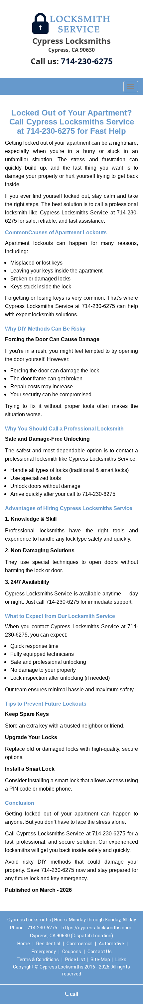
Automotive (111, 943)
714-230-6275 (87, 60)
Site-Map (100, 959)
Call (73, 994)
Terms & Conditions (38, 959)
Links (120, 959)
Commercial (79, 943)
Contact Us (99, 951)
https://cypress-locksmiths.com (96, 927)
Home (23, 943)
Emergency (44, 951)
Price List (75, 959)
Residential (48, 943)
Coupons (71, 951)
